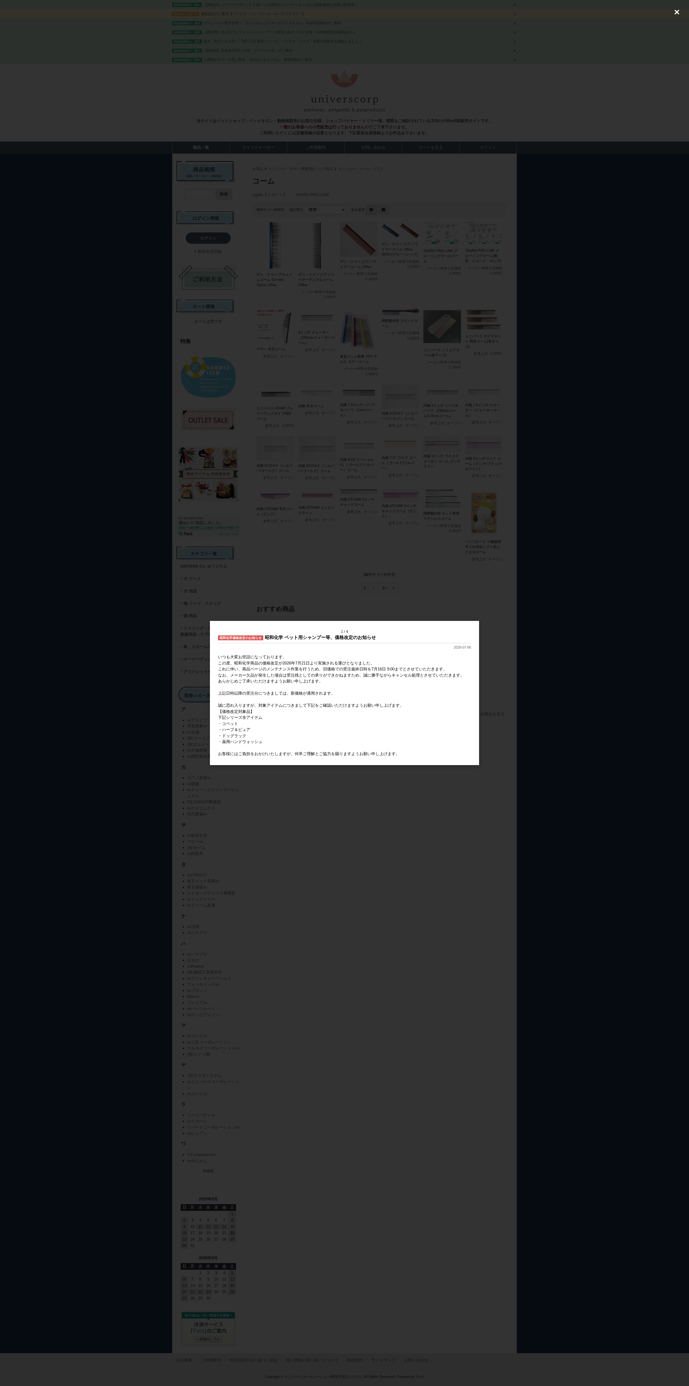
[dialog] (344, 693)
